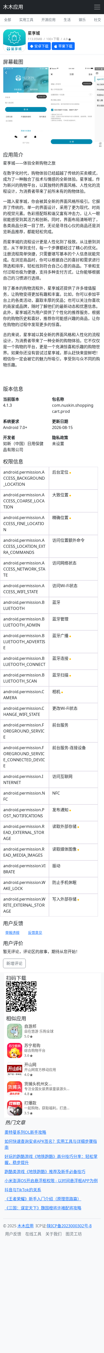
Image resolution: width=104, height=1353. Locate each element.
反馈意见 (35, 932)
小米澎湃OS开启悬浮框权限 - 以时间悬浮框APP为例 (51, 1180)
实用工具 (26, 19)
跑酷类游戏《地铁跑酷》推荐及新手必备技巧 (45, 1171)
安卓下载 (40, 46)
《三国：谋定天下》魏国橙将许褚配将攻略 (43, 1208)
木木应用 (13, 7)
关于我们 (53, 1234)
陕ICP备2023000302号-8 (69, 1226)
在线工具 (33, 1234)
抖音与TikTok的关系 (23, 1190)
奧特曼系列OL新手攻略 (25, 1132)
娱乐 (82, 19)
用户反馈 (13, 1234)
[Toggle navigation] (97, 7)
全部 (7, 19)
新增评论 (14, 963)
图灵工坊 (74, 1234)
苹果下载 (64, 46)
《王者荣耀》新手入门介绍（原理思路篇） (43, 1199)
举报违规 (12, 932)
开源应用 (48, 19)
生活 (67, 19)
